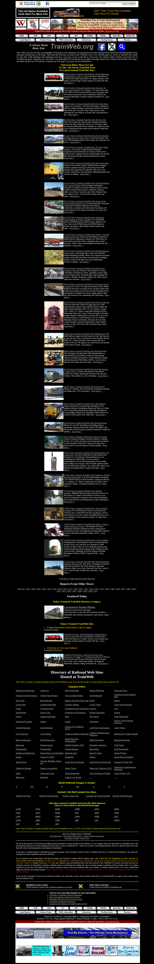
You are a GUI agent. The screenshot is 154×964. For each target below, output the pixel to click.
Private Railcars (72, 749)
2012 (97, 589)
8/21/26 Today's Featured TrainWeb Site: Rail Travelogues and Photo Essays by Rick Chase (86, 137)
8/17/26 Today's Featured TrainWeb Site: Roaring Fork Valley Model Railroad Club (85, 202)
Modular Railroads (122, 740)
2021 (49, 589)
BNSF (92, 701)
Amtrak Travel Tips (71, 796)
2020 (54, 589)
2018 (65, 589)
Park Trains (119, 745)
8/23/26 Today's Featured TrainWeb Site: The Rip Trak (85, 120)
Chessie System (72, 705)
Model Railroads (97, 740)
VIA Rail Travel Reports (122, 796)
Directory (127, 40)
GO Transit (94, 717)
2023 (39, 589)
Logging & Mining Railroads (77, 734)
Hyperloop (94, 722)
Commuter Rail (46, 709)
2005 (134, 589)
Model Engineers (47, 740)
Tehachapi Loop (47, 773)
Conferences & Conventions (77, 709)
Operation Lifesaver (98, 745)
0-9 (17, 809)
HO (32, 787)
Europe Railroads (97, 713)
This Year (21, 589)
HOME (21, 36)
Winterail (44, 777)
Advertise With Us (71, 917)
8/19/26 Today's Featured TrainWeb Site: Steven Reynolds (86, 163)
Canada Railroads (48, 705)
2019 (60, 589)
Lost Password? (56, 836)
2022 (44, 589)
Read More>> (69, 83)
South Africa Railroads (74, 762)
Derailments (21, 713)
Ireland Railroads (23, 728)
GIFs (67, 717)
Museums (20, 745)
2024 (33, 589)
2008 (118, 589)
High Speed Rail (121, 717)
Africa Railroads (72, 691)
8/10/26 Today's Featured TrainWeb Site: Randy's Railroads (86, 302)
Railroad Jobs (71, 753)
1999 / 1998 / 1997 (90, 591)
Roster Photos (120, 753)
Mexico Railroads (23, 740)
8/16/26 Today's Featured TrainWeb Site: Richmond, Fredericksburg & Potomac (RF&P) (84, 218)
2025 (28, 589)
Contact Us (58, 917)
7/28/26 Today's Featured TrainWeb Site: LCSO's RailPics (86, 540)
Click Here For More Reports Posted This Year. (77, 579)
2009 (113, 589)
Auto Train (20, 701)
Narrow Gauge (46, 745)
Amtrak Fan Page (23, 796)
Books (117, 701)
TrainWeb (29, 53)
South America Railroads (100, 762)
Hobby (68, 722)
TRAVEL (103, 36)
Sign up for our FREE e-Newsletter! (95, 917)
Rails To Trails (96, 753)
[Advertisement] (78, 925)
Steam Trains (70, 768)
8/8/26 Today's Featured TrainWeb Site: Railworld (83, 351)
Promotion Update (72, 838)
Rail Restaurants (121, 749)
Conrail (93, 709)
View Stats (49, 919)
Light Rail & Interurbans (100, 728)
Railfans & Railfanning (25, 753)
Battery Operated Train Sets (77, 701)
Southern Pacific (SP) (123, 762)
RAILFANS (117, 36)
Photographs (21, 749)
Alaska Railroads (97, 691)
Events (117, 713)
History (43, 722)
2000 (80, 591)
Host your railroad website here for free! (64, 897)
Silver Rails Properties (123, 757)
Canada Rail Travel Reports (98, 796)
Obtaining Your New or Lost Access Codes (65, 899)
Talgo (18, 773)
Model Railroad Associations (71, 740)
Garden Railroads (47, 717)
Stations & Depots (23, 768)
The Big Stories (107, 40)
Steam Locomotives (48, 768)
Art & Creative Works (74, 696)
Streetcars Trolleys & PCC (101, 768)
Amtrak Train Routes (49, 696)
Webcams (20, 777)
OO (77, 787)
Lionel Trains (119, 728)
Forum (18, 717)
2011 (102, 589)
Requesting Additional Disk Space (62, 902)
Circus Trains (95, 705)
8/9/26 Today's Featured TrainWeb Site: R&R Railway (85, 334)
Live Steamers (22, 734)
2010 (107, 589)
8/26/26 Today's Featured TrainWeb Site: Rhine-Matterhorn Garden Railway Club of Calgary (86, 75)
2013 (91, 589)
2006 (128, 589)
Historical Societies (24, 722)
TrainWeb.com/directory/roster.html (77, 610)
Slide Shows (21, 762)
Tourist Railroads (72, 773)
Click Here (67, 57)
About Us (48, 917)
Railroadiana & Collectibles (52, 753)
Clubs (18, 709)
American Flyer (120, 691)
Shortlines (69, 757)
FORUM (89, 36)
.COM (35, 36)
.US (62, 36)
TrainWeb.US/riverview (53, 650)
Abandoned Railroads (25, 691)
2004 (58, 591)
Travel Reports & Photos (100, 773)
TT (109, 787)
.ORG (49, 36)
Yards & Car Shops (73, 777)
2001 (74, 591)
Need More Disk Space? (72, 836)
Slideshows (86, 40)
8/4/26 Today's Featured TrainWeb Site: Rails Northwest (85, 423)
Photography (45, 749)
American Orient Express (26, 696)
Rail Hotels (94, 749)
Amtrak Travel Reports (48, 796)
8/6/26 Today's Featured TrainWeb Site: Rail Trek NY (84, 387)
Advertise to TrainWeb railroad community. (65, 895)
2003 (64, 591)
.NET (76, 36)
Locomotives (45, 734)
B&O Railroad (46, 701)
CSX (116, 709)
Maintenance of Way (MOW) (126, 734)
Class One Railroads (123, 705)
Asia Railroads (96, 696)
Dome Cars (45, 713)
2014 (86, 589)
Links (94, 919)
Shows (92, 757)
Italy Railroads (46, 728)
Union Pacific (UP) (122, 773)
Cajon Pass (21, 705)
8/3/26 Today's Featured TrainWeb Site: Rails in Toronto (85, 437)
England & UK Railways (75, 713)
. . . (91, 777)
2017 (70, 589)
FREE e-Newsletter (66, 40)
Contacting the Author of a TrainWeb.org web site (68, 904)
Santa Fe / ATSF (47, 757)
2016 (76, 589)
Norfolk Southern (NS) (74, 745)
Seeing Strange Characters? (93, 836)
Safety (18, 757)
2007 (123, 589)
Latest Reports (25, 40)
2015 (81, 589)
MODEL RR (130, 36)
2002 (69, 591)
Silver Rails (113, 919)
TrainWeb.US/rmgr (51, 630)
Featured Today (45, 40)
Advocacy (44, 691)
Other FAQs (84, 838)
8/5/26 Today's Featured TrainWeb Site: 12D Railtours (84, 404)
